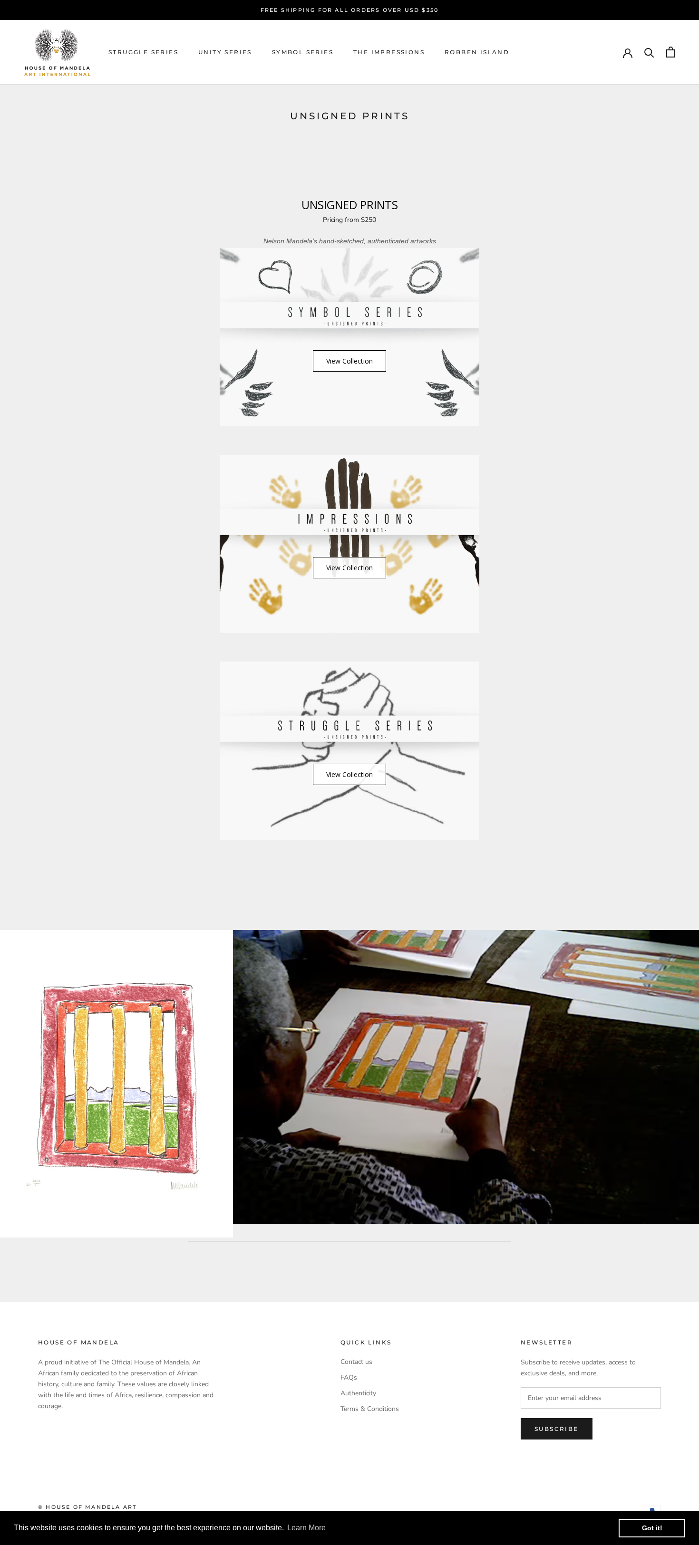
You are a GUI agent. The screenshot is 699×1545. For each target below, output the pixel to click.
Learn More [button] (306, 1528)
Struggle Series (143, 52)
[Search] (649, 52)
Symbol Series (302, 52)
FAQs (348, 1377)
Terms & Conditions (369, 1408)
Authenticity (358, 1393)
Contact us (356, 1361)
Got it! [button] (652, 1528)
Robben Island (477, 52)
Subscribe (556, 1428)
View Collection (349, 360)
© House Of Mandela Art (87, 1507)
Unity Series (225, 52)
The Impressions (389, 52)
